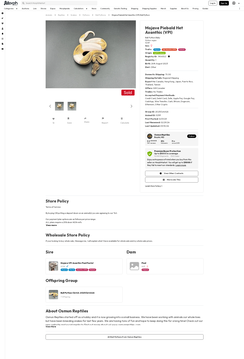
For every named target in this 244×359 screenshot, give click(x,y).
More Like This (173, 179)
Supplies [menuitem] (173, 9)
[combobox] (59, 3)
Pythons (86, 15)
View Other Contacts (173, 173)
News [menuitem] (94, 9)
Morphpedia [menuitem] (65, 9)
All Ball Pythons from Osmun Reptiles (124, 337)
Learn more (181, 165)
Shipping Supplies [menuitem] (149, 9)
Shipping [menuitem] (134, 9)
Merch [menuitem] (163, 9)
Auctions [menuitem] (25, 9)
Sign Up (224, 3)
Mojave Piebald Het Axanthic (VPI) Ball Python (131, 15)
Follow (192, 136)
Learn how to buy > (154, 186)
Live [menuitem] (35, 9)
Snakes (74, 15)
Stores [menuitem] (43, 9)
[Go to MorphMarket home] (11, 3)
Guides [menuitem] (205, 9)
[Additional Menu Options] (240, 8)
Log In (213, 3)
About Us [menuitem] (185, 9)
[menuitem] (2, 13)
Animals (49, 15)
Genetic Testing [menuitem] (120, 9)
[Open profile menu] (236, 3)
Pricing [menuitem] (195, 9)
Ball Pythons (101, 15)
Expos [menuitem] (52, 9)
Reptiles (61, 15)
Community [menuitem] (105, 9)
